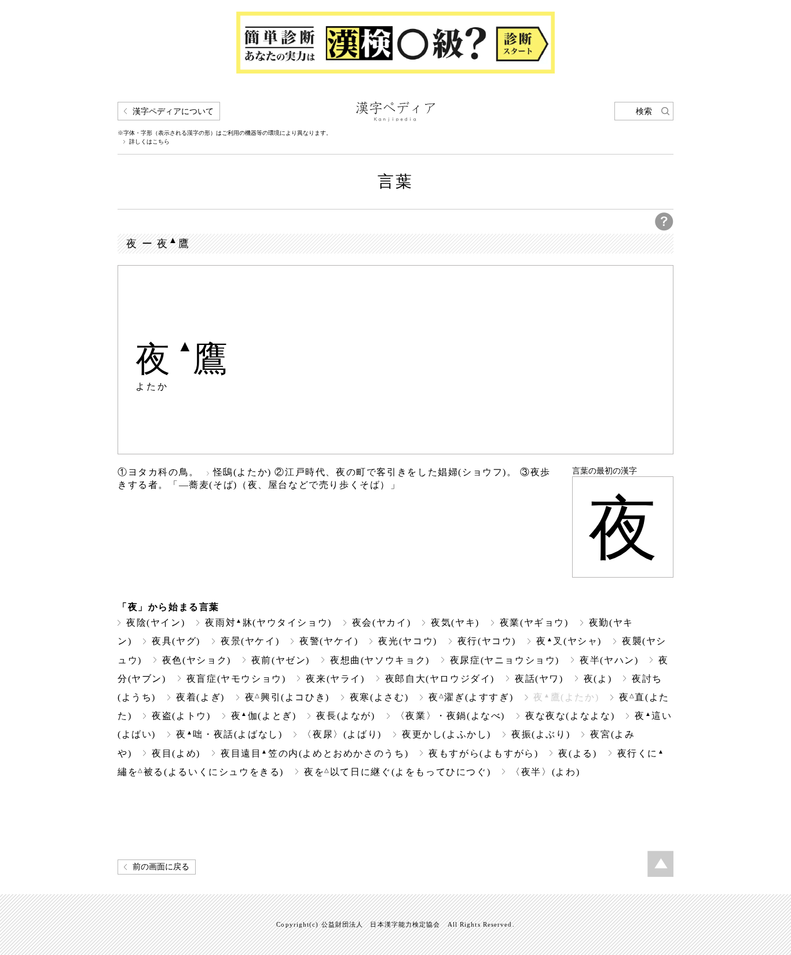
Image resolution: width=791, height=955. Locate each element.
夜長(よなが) (345, 716)
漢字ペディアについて (173, 111)
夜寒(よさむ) (379, 697)
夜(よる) (577, 753)
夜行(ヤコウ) (486, 641)
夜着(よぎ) (200, 697)
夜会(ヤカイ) (381, 622)
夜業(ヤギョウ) (534, 622)
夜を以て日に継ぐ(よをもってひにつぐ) (397, 772)
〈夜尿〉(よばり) (342, 734)
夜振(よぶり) (540, 734)
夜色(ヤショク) (196, 660)
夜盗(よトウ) (181, 716)
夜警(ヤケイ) (328, 641)
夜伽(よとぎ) (263, 716)
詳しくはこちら (149, 142)
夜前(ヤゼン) (280, 660)
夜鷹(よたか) (566, 697)
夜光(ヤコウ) (407, 641)
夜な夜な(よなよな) (569, 716)
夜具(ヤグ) (176, 641)
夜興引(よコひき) (287, 697)
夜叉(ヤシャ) (569, 641)
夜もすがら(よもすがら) (483, 753)
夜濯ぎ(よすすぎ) (471, 697)
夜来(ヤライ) (335, 679)
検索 (644, 111)
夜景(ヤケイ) (250, 641)
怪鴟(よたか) (242, 472)
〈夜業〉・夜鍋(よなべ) (450, 716)
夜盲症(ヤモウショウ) (236, 679)
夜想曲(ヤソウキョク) (380, 660)
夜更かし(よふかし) (446, 734)
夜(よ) (597, 679)
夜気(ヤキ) (455, 622)
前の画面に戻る (161, 866)
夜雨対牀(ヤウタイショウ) (268, 622)
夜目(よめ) (176, 753)
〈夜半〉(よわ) (545, 772)
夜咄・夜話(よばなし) (229, 734)
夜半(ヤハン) (609, 660)
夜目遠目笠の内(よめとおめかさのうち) (314, 753)
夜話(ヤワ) (539, 679)
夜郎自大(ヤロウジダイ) (440, 679)
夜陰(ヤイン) (155, 622)
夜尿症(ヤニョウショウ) (504, 660)
